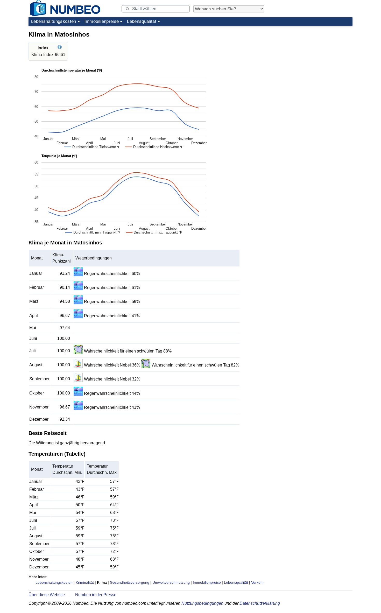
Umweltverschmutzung (171, 582)
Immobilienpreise (101, 21)
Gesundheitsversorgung (129, 582)
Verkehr (257, 582)
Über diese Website (47, 595)
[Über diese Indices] (60, 48)
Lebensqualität (141, 21)
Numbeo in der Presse (95, 595)
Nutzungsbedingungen (202, 603)
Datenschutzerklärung (259, 603)
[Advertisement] (313, 60)
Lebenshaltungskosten (53, 21)
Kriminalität (85, 582)
